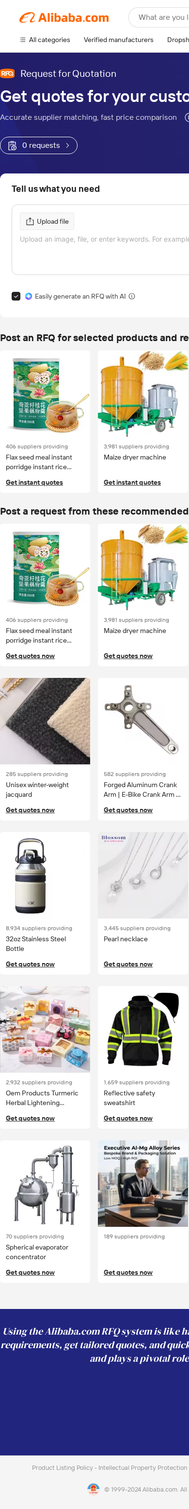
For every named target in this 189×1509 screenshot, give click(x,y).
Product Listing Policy (63, 1467)
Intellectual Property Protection (143, 1467)
